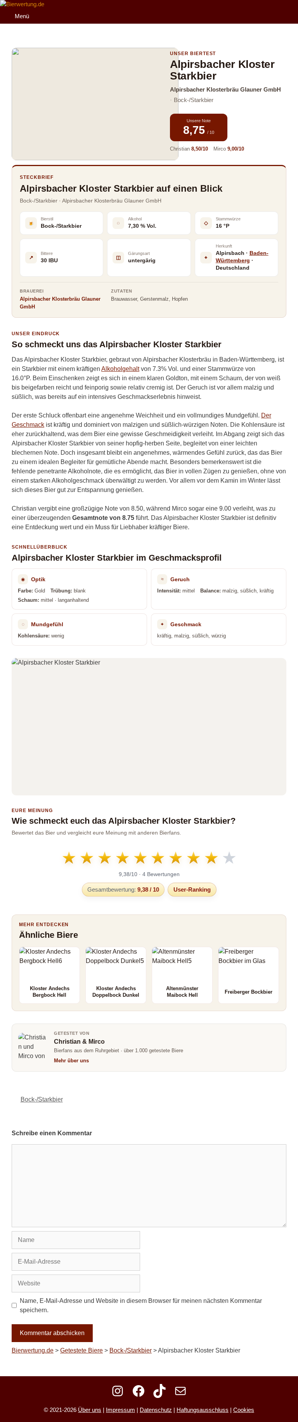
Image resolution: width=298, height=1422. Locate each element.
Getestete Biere (81, 1350)
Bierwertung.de (33, 1350)
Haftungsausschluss (203, 1409)
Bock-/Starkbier (42, 1099)
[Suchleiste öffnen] (289, 7)
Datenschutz (156, 1409)
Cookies (243, 1409)
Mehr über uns (71, 1060)
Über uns (89, 1409)
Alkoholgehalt (120, 368)
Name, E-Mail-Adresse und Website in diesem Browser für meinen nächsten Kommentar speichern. (141, 1305)
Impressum (120, 1409)
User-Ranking (192, 889)
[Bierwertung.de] (22, 4)
